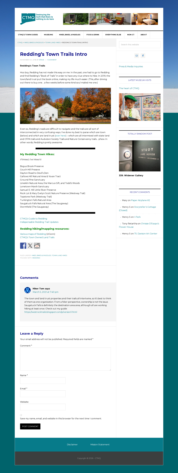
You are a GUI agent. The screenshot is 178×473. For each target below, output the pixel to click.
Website (24, 402)
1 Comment (52, 60)
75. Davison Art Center (145, 233)
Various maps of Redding (33, 234)
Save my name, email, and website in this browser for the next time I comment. (61, 418)
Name (24, 375)
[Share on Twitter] (30, 246)
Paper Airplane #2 (140, 200)
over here (60, 135)
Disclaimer (72, 444)
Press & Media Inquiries (131, 66)
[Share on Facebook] (23, 246)
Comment (26, 346)
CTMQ (37, 19)
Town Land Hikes (52, 42)
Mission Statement (100, 444)
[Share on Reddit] (37, 246)
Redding (36, 258)
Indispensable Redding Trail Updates (39, 222)
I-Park (137, 217)
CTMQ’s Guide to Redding (33, 218)
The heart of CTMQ (129, 88)
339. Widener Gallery (131, 175)
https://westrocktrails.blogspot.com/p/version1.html (50, 312)
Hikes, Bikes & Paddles (34, 42)
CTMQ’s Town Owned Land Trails (37, 237)
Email (23, 388)
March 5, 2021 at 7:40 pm (45, 292)
